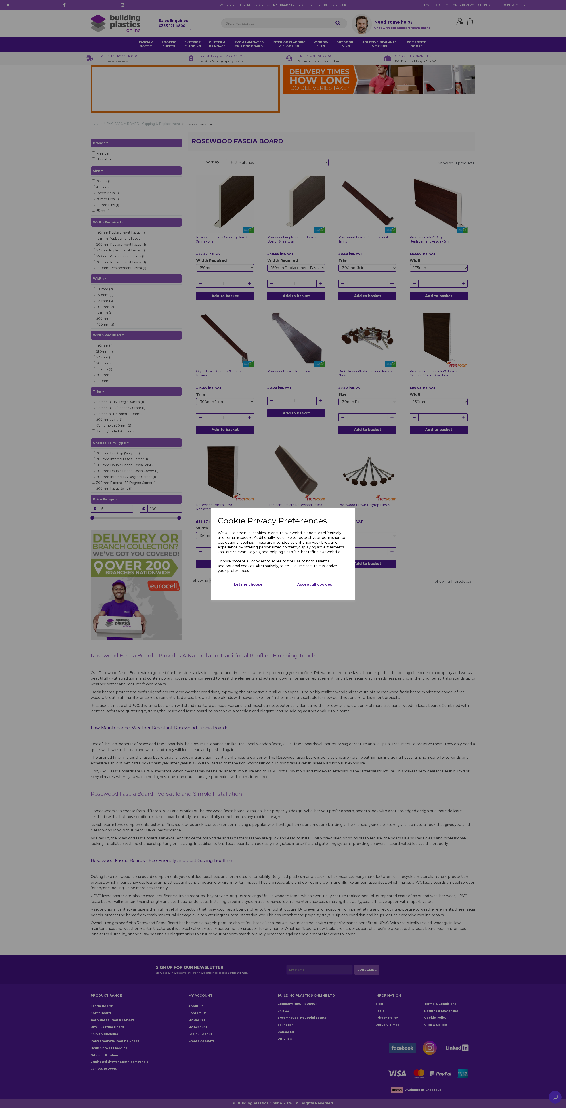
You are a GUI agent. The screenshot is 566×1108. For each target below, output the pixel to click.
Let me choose (248, 584)
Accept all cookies (314, 584)
